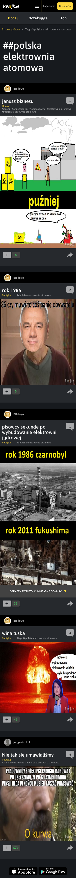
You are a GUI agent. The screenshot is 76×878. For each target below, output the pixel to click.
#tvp (19, 638)
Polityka (6, 295)
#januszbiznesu (20, 109)
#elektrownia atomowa (59, 109)
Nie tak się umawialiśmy (28, 755)
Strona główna (11, 29)
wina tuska (13, 633)
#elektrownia (17, 762)
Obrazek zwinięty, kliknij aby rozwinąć (36, 591)
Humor (6, 106)
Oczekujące (38, 18)
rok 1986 (11, 290)
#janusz (6, 109)
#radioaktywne (37, 109)
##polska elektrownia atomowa (19, 111)
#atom (5, 762)
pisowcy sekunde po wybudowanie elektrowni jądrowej (29, 432)
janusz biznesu (17, 101)
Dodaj (13, 18)
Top (63, 18)
